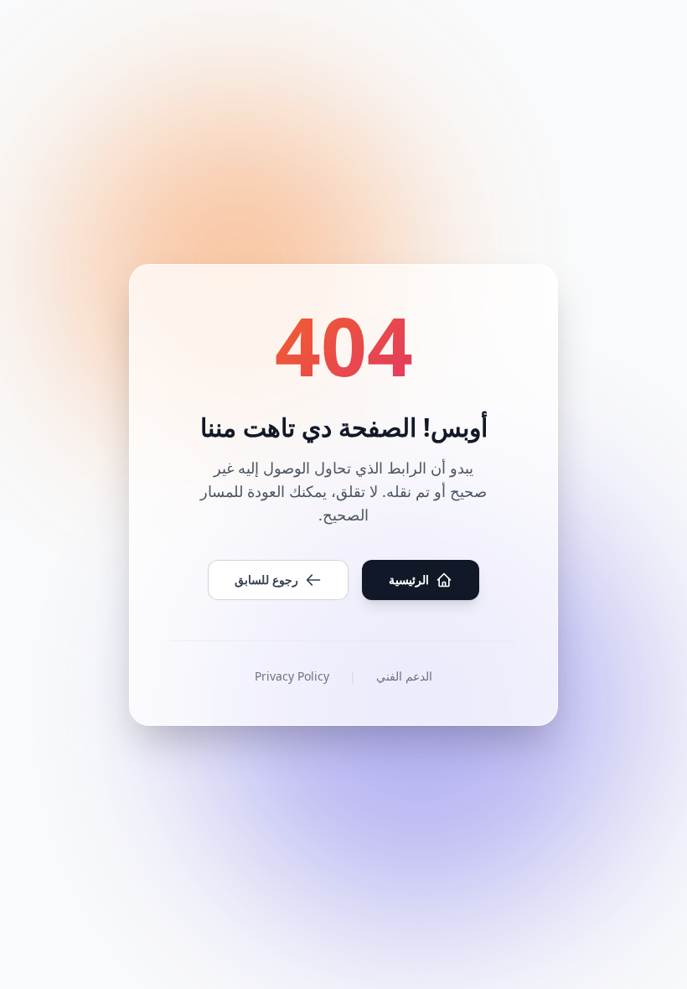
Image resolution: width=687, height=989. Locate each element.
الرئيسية (409, 580)
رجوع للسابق (266, 580)
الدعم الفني (404, 676)
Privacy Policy (292, 676)
